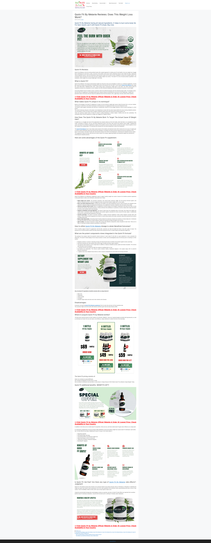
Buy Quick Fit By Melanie (80, 532)
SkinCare (88, 3)
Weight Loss (127, 3)
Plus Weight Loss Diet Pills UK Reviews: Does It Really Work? (87, 535)
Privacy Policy (89, 6)
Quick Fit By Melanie (126, 85)
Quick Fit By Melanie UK (127, 532)
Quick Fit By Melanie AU (97, 532)
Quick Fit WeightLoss (85, 533)
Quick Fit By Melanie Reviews (117, 532)
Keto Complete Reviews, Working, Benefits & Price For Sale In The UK (88, 534)
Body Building (94, 3)
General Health (103, 3)
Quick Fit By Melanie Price (107, 532)
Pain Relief (121, 3)
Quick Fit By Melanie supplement (92, 305)
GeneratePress (113, 541)
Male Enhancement (112, 3)
